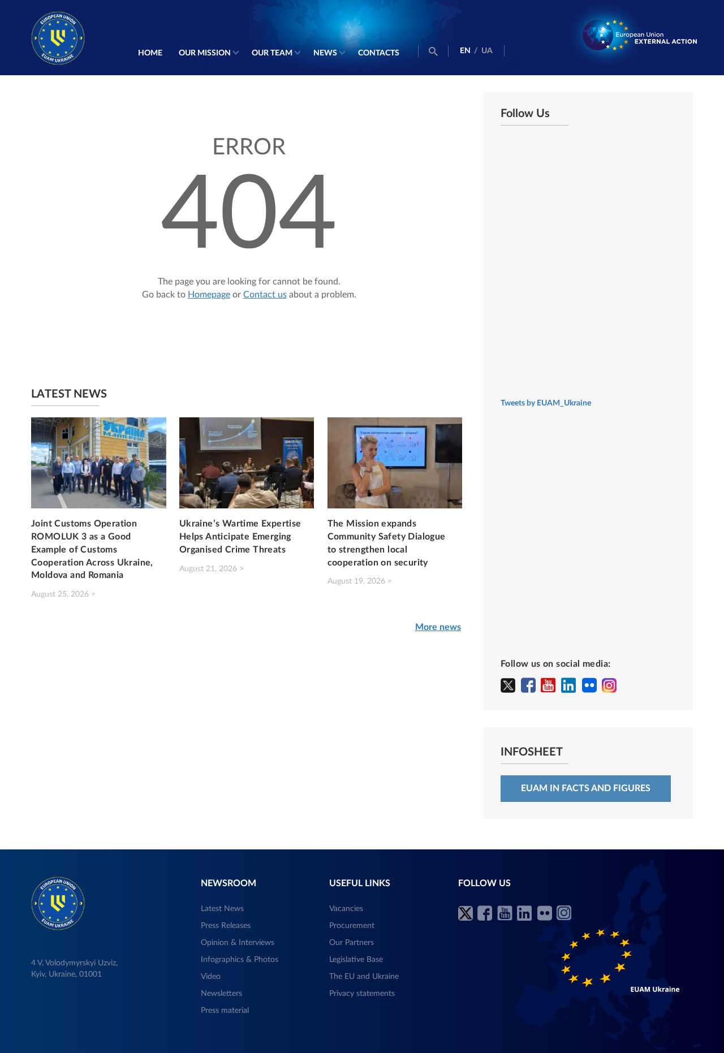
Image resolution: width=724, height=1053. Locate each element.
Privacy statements (362, 994)
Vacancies (346, 909)
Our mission (205, 53)
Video (211, 977)
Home (150, 53)
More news (438, 627)
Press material (225, 1011)
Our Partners (351, 943)
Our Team (272, 53)
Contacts (378, 53)
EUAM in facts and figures (585, 788)
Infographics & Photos (239, 960)
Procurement (351, 926)
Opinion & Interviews (237, 943)
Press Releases (226, 926)
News (325, 53)
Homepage (209, 294)
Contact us (265, 294)
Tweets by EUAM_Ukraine (546, 403)
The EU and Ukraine (364, 977)
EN (465, 51)
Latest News (222, 909)
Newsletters (221, 994)
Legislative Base (356, 960)
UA (487, 51)
